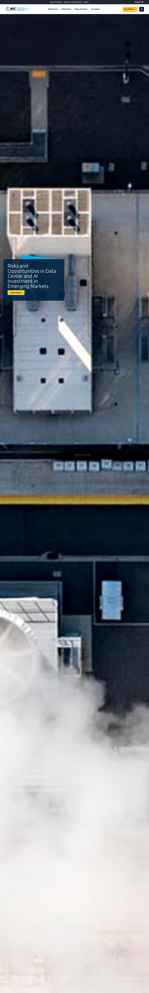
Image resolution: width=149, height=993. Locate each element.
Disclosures (56, 2)
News (86, 2)
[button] (141, 9)
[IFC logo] (17, 9)
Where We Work (80, 9)
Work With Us (129, 9)
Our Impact (95, 9)
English (137, 2)
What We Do (66, 9)
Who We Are (53, 9)
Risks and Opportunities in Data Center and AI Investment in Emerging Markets (32, 276)
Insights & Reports (73, 2)
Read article (16, 293)
